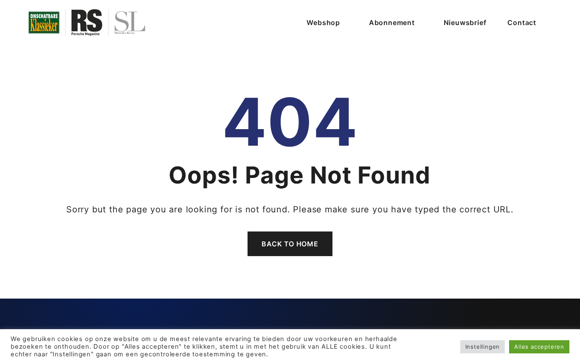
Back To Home (290, 244)
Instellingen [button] (482, 346)
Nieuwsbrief (465, 22)
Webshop (323, 22)
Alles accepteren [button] (539, 346)
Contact (521, 22)
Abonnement (392, 22)
